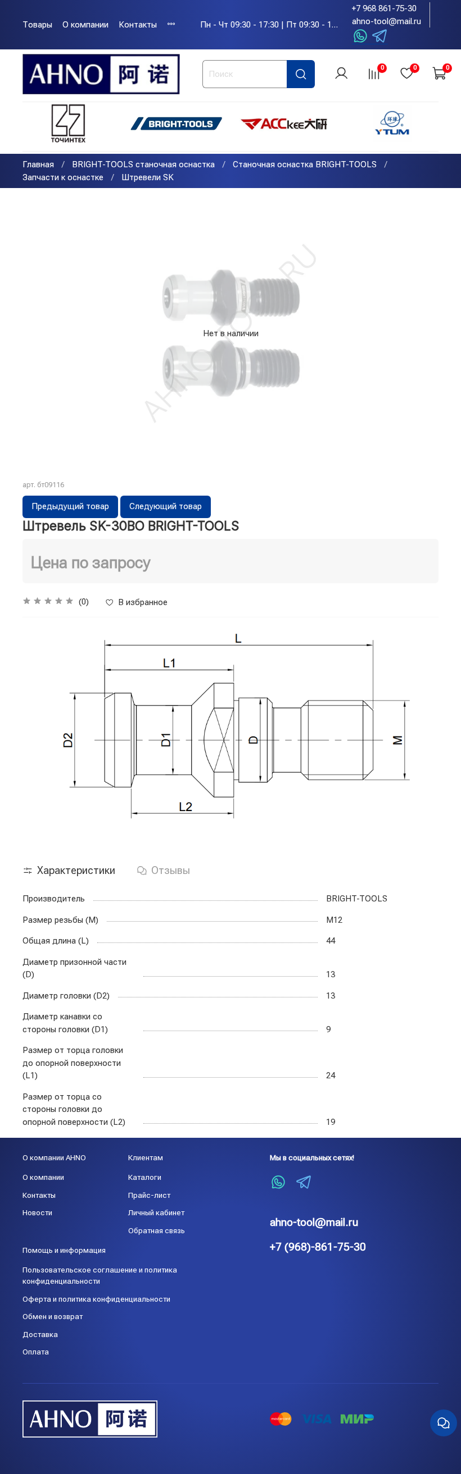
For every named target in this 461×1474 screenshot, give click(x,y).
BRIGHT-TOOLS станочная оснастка (143, 164)
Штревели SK (147, 177)
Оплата (35, 1351)
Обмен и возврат (52, 1316)
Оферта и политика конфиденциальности (96, 1298)
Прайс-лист (149, 1195)
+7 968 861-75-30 (384, 8)
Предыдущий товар (70, 506)
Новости (37, 1212)
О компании (85, 25)
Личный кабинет (156, 1212)
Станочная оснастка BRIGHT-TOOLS (305, 164)
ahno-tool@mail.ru (386, 21)
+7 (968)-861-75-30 (318, 1246)
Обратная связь (156, 1230)
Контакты (138, 25)
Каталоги (144, 1177)
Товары (37, 25)
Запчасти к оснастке (62, 177)
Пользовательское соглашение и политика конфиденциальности (99, 1275)
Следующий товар (165, 506)
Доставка (40, 1334)
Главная (38, 164)
